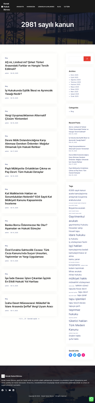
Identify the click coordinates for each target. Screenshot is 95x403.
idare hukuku (77, 235)
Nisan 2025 (75, 89)
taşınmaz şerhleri (73, 317)
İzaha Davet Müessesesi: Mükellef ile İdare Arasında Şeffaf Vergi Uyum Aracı (29, 304)
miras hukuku (75, 274)
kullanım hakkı (84, 265)
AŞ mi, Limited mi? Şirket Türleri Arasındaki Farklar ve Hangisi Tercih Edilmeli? (27, 66)
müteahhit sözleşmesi (79, 282)
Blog (6, 58)
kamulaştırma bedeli (78, 249)
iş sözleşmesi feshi (78, 242)
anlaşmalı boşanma (78, 197)
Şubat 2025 (75, 94)
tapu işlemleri (77, 299)
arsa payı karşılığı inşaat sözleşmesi (77, 203)
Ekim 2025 (74, 75)
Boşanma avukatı (77, 208)
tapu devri (83, 292)
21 (25, 319)
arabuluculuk (75, 200)
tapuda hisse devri (78, 289)
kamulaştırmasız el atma (77, 254)
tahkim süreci (81, 285)
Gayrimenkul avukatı (77, 218)
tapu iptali (82, 295)
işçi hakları (75, 245)
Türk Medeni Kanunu (77, 327)
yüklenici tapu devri (73, 333)
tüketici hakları (78, 320)
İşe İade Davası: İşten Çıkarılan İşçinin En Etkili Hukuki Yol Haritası (28, 280)
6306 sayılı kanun (77, 190)
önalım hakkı (75, 336)
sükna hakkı (71, 286)
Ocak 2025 (74, 96)
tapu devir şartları (73, 292)
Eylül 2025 (74, 77)
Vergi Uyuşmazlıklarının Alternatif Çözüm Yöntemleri (25, 117)
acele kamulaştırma (78, 193)
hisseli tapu (74, 231)
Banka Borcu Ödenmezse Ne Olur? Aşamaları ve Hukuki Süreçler (26, 226)
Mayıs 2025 (75, 87)
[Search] (87, 58)
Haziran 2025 (75, 84)
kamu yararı (74, 259)
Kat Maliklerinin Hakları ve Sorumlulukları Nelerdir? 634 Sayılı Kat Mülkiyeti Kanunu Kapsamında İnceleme (28, 198)
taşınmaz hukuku (74, 312)
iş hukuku (73, 239)
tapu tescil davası (77, 303)
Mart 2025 (74, 91)
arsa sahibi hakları (73, 205)
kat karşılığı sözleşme (74, 262)
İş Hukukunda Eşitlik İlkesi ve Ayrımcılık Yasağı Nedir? (29, 92)
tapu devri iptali (72, 295)
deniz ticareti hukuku (74, 211)
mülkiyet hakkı (78, 278)
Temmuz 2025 (76, 82)
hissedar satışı (76, 228)
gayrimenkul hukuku (78, 225)
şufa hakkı (74, 339)
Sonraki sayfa (33, 319)
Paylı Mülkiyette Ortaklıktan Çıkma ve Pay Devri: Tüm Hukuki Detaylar (28, 170)
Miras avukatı (75, 271)
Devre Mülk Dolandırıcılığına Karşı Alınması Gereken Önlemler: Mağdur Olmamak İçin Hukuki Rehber (27, 144)
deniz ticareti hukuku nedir (75, 213)
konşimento (74, 265)
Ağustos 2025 (76, 80)
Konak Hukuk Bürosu (7, 7)
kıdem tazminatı (76, 268)
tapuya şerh (74, 306)
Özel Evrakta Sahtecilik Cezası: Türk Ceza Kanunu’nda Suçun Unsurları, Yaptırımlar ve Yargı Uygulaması (27, 253)
